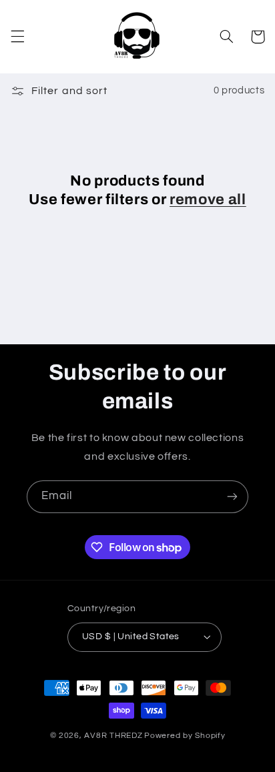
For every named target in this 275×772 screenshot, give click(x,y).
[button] (17, 36)
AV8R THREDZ (113, 735)
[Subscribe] (232, 496)
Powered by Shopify (184, 735)
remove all (208, 199)
